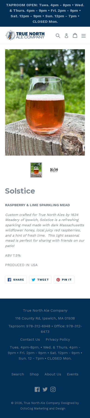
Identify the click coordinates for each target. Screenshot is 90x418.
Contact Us (30, 339)
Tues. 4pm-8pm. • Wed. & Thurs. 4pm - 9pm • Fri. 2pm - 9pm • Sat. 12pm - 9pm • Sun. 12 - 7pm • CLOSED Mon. (45, 352)
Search (18, 374)
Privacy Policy (58, 339)
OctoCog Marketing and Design (42, 408)
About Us (53, 374)
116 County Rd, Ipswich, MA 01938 (45, 318)
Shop (34, 374)
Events (72, 374)
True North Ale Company (45, 310)
